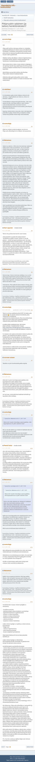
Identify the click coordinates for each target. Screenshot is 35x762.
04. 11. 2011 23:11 (6, 482)
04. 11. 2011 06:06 (6, 92)
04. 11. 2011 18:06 (6, 448)
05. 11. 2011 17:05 (6, 547)
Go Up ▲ (23, 756)
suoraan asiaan (9, 357)
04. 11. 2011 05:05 (6, 41)
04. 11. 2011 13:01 (6, 360)
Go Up (3, 747)
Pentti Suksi (8, 445)
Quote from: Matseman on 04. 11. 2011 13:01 (15, 418)
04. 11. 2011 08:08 (6, 142)
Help (11, 756)
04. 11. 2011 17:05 (6, 414)
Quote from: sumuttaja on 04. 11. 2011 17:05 (15, 486)
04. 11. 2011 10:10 (6, 309)
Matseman (7, 140)
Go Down (4, 34)
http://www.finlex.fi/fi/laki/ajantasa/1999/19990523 (16, 327)
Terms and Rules (16, 756)
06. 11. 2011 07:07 (6, 601)
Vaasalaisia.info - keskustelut (8, 6)
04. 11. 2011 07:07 (6, 126)
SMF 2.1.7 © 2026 (14, 758)
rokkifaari (7, 89)
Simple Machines (21, 758)
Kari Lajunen (8, 228)
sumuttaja (7, 39)
